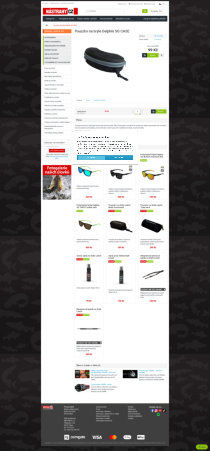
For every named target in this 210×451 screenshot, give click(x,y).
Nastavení (91, 158)
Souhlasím (119, 158)
